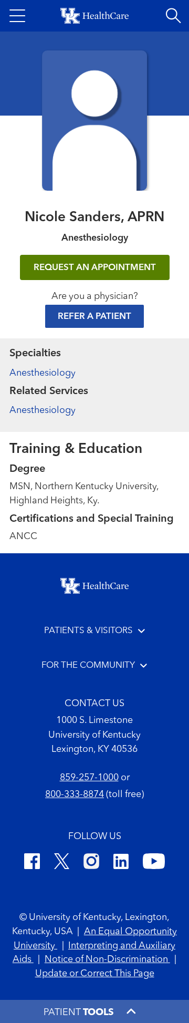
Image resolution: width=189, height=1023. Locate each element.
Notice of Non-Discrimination (107, 959)
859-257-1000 (89, 777)
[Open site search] (173, 16)
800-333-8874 (74, 794)
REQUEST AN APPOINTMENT (95, 267)
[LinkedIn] (121, 863)
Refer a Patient (94, 316)
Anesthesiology (42, 373)
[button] (17, 16)
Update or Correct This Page (94, 973)
